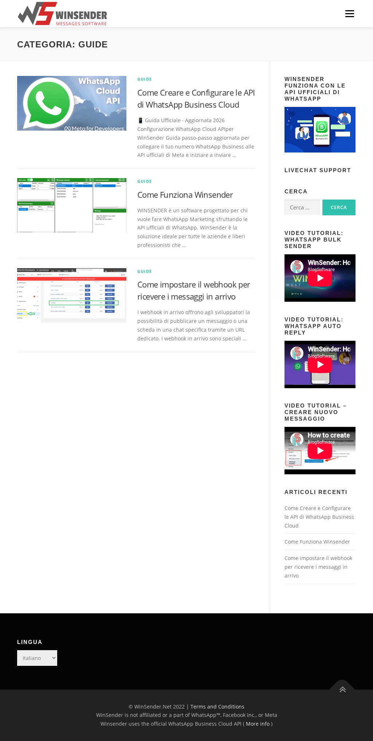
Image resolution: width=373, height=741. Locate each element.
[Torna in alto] (342, 689)
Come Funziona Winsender (185, 194)
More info (257, 723)
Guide (144, 79)
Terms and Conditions (217, 706)
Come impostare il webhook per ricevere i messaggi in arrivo (318, 567)
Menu (349, 13)
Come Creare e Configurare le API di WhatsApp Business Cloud (319, 517)
